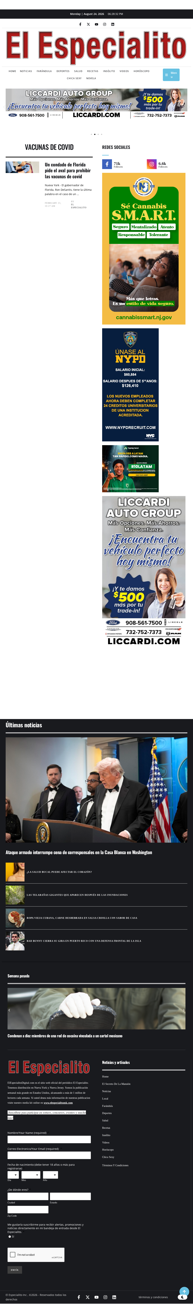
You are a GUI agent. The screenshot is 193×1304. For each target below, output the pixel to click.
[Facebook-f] (80, 24)
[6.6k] (152, 164)
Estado (53, 1202)
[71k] (107, 164)
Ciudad (11, 1202)
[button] (4, 107)
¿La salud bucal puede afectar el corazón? (59, 872)
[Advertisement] (96, 684)
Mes (23, 1180)
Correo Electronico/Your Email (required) (33, 1149)
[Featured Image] (96, 790)
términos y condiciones (153, 1297)
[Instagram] (104, 24)
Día (9, 1180)
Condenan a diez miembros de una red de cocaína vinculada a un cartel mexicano (65, 1035)
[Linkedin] (112, 24)
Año (45, 1180)
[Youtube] (96, 24)
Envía (15, 1270)
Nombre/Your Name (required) (27, 1133)
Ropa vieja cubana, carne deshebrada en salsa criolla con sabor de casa (82, 918)
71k (117, 163)
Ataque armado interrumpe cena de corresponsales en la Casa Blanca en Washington (79, 852)
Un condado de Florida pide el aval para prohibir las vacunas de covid (68, 170)
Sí (13, 1236)
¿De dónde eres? (18, 1189)
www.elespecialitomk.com (58, 1102)
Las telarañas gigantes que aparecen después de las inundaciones (77, 895)
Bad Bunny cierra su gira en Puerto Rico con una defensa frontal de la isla (84, 941)
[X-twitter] (88, 24)
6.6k (162, 163)
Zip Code (12, 1215)
